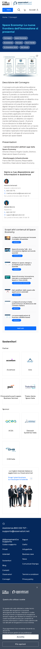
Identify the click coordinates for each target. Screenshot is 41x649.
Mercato (19, 43)
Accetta (20, 637)
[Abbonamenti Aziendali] (31, 478)
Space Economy (20, 38)
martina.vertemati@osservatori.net (18, 193)
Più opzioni (20, 644)
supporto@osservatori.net (15, 215)
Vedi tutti (20, 328)
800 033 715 (10, 191)
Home (4, 17)
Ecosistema (8, 43)
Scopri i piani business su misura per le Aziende (18, 478)
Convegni (13, 17)
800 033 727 (10, 212)
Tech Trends (30, 43)
